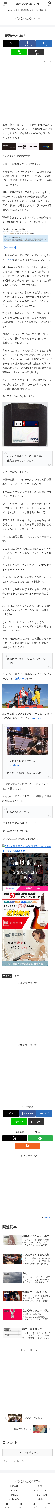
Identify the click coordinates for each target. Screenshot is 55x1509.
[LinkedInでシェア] (34, 1059)
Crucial (9, 259)
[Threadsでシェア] (21, 1050)
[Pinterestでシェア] (21, 1059)
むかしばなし (40, 1490)
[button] (36, 52)
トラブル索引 (40, 1495)
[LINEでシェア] (9, 1059)
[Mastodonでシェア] (21, 1042)
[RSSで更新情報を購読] (27, 1146)
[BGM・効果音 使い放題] (27, 848)
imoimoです (14, 1499)
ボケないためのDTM (27, 3)
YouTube (37, 718)
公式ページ (21, 678)
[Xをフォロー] (14, 1138)
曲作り (8, 976)
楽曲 (40, 1499)
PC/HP (14, 1490)
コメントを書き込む (27, 1452)
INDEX (14, 1495)
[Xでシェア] (9, 1042)
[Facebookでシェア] (9, 1050)
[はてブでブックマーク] (46, 1050)
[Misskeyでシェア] (46, 1042)
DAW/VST (14, 1486)
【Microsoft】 (9, 247)
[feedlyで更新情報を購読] (40, 1138)
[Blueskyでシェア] (34, 1042)
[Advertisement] (27, 92)
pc (18, 976)
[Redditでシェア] (34, 1050)
